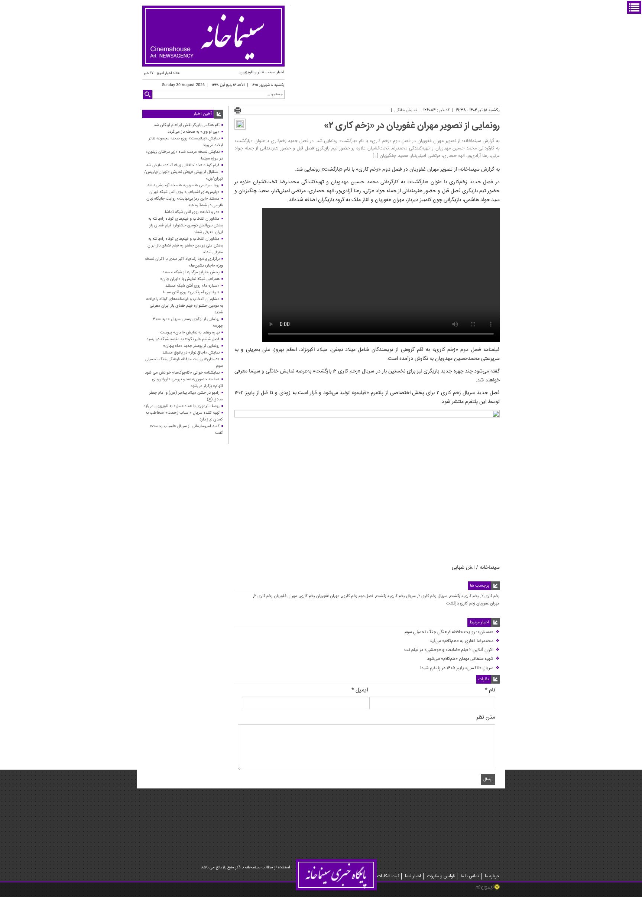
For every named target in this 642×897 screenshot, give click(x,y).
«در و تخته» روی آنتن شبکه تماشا (192, 212)
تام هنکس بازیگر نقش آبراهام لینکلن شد (187, 125)
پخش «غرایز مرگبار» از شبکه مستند (191, 272)
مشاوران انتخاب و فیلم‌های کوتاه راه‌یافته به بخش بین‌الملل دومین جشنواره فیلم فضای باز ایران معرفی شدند (185, 225)
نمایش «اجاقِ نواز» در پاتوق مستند (191, 352)
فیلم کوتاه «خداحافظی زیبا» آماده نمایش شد (183, 165)
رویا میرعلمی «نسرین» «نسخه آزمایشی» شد (183, 185)
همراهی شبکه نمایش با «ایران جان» (190, 279)
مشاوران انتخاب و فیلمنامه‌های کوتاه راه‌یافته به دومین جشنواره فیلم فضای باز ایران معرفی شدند (184, 306)
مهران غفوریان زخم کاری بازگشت (473, 604)
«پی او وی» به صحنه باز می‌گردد (194, 132)
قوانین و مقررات (441, 876)
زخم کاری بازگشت (464, 596)
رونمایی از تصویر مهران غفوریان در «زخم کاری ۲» (412, 126)
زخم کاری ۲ (491, 596)
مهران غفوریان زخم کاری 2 (275, 596)
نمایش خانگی (406, 110)
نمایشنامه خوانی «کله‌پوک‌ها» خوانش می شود (182, 373)
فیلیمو (360, 393)
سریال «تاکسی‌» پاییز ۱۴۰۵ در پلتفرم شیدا (460, 668)
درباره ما (492, 876)
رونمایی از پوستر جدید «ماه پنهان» (191, 346)
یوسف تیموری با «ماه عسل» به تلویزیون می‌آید (181, 406)
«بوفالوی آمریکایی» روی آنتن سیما (191, 292)
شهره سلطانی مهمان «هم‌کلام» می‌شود (463, 658)
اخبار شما (413, 876)
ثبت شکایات (388, 876)
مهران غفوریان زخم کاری (320, 596)
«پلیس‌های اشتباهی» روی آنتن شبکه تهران (184, 192)
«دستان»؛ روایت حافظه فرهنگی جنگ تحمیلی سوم (452, 632)
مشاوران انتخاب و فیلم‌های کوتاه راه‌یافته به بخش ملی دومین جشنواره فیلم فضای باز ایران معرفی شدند (185, 245)
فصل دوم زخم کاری (357, 596)
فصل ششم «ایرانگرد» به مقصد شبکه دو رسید (183, 339)
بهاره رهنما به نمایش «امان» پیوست (190, 332)
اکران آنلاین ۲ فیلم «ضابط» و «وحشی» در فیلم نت (452, 650)
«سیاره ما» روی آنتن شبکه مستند (192, 286)
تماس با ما (470, 876)
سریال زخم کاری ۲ (432, 596)
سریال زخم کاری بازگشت (396, 596)
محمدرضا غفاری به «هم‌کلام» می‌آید (464, 641)
